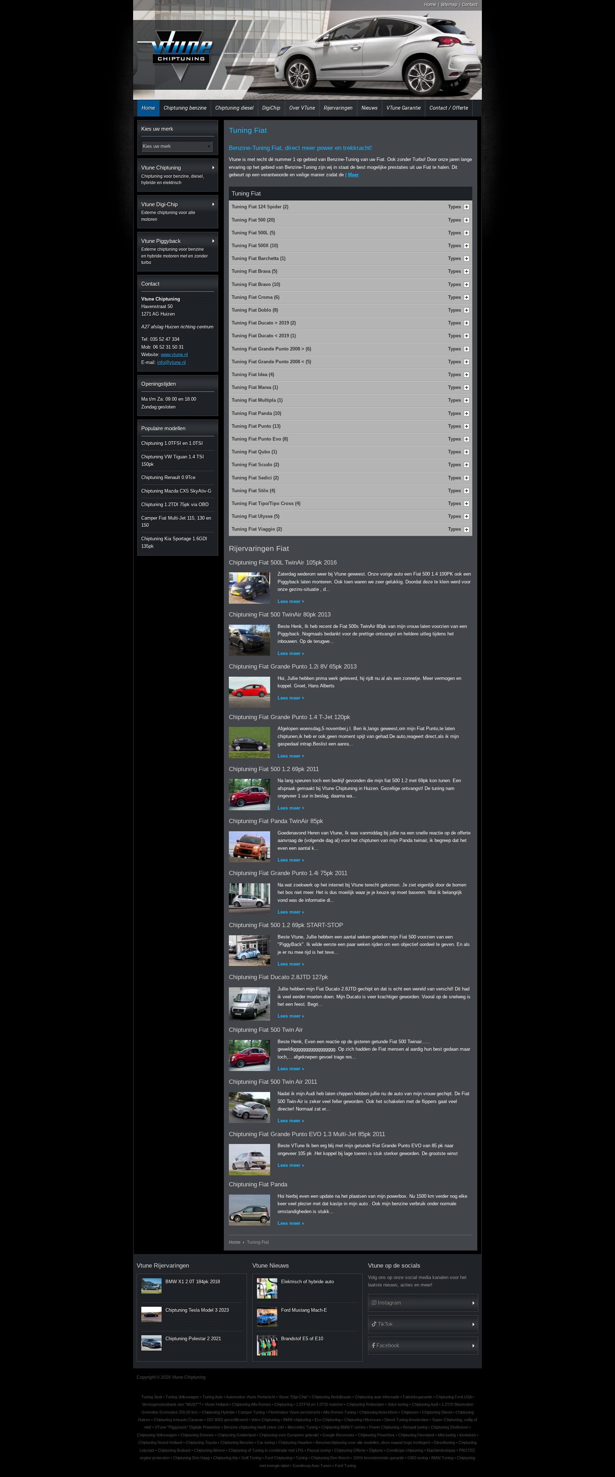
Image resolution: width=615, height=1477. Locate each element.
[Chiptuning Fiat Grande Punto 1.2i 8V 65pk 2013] (249, 690)
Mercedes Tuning (303, 1427)
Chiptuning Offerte (350, 1450)
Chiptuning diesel (234, 108)
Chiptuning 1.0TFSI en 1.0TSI (172, 443)
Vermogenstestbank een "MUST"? (171, 1404)
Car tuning (266, 1442)
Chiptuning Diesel (437, 1412)
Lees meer (289, 601)
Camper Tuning (251, 1412)
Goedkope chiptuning (405, 1450)
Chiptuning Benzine (236, 1442)
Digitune (376, 1450)
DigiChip (271, 108)
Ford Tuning (345, 1465)
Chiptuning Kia (225, 1458)
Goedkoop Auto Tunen (312, 1465)
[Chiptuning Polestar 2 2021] (151, 1342)
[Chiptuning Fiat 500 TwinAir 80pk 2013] (249, 638)
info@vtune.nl (171, 362)
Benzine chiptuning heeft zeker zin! (254, 1427)
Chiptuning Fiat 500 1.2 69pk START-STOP (286, 925)
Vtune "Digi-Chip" (293, 1397)
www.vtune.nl (174, 354)
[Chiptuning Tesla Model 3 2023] (151, 1314)
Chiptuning (283, 1404)
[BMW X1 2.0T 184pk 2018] (151, 1285)
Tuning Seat (151, 1397)
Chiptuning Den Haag (191, 1458)
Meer (353, 174)
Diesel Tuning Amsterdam (406, 1420)
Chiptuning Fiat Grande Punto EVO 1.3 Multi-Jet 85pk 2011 (307, 1134)
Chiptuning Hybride (218, 1412)
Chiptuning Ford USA (454, 1397)
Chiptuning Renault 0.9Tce (168, 477)
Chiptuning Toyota (201, 1442)
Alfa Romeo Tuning (339, 1412)
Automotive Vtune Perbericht (250, 1397)
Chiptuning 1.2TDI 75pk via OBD (175, 504)
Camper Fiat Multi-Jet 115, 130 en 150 (176, 521)
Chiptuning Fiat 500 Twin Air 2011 (273, 1081)
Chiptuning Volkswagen (157, 1435)
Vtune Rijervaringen (163, 1265)
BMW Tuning (442, 1458)
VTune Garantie (404, 108)
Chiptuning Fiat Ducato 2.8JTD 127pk (278, 977)
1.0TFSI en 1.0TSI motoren (319, 1404)
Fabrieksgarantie (417, 1397)
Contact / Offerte (449, 108)
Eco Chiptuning (328, 1420)
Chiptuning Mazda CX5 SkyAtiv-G (176, 491)
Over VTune (302, 108)
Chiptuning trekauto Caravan (178, 1420)
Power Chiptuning (384, 1427)
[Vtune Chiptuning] (178, 51)
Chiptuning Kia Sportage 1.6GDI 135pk (174, 542)
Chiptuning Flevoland (416, 1435)
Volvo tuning (398, 1404)
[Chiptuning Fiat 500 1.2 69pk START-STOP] (249, 949)
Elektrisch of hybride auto (307, 1281)
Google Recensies (338, 1435)
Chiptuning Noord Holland (160, 1442)
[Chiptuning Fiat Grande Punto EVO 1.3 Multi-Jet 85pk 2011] (249, 1158)
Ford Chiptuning (278, 1458)
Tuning (302, 1458)
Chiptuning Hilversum (362, 1420)
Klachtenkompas (441, 1450)
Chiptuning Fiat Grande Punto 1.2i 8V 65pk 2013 (293, 666)
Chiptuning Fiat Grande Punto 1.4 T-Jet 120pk (289, 717)
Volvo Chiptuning (265, 1420)
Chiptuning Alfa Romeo (251, 1404)
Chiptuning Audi (425, 1404)
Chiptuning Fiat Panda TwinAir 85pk (276, 821)
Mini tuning (447, 1435)
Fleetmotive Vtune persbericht (294, 1412)
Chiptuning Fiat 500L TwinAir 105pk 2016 (283, 562)
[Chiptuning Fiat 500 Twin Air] (249, 1054)
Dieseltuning (444, 1442)
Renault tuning (415, 1427)
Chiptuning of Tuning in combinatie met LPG (266, 1450)
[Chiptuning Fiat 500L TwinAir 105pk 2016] (249, 586)
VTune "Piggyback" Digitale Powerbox (187, 1427)
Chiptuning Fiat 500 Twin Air (266, 1029)
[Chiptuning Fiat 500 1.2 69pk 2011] (249, 793)
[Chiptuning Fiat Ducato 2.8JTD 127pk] (249, 1002)
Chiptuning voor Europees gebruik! (289, 1435)
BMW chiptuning (297, 1420)
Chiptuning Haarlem (295, 1442)
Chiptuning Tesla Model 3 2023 (197, 1310)
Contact (470, 4)
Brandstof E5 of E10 (302, 1338)
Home (430, 4)
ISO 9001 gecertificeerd (227, 1420)
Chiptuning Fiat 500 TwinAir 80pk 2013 (280, 614)
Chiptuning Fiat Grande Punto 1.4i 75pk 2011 (288, 873)
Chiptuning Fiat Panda (258, 1184)
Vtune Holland (216, 1404)
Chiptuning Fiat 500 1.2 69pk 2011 (274, 769)
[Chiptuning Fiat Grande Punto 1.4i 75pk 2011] (249, 897)
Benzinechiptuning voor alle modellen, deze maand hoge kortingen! (373, 1442)
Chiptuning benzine (185, 108)
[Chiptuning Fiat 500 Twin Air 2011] (249, 1106)
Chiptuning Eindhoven (449, 1427)
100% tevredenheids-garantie (378, 1458)
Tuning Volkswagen (182, 1397)
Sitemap (449, 4)
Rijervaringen (338, 108)
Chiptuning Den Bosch (330, 1458)
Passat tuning (319, 1450)
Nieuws (370, 108)
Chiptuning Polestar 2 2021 (193, 1338)
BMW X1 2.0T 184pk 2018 (192, 1281)
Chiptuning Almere (209, 1450)
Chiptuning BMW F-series (343, 1427)
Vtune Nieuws (270, 1265)
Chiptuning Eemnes (197, 1435)
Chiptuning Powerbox (376, 1435)
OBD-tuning (418, 1458)
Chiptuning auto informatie (377, 1397)
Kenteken (467, 1435)
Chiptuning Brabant (174, 1450)
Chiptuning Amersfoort (378, 1412)
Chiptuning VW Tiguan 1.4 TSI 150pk (172, 460)
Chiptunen (410, 1412)
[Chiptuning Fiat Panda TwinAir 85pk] (249, 845)
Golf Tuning (251, 1458)
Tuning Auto (213, 1397)
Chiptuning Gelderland (236, 1435)
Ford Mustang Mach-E (304, 1310)
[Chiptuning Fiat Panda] (249, 1208)
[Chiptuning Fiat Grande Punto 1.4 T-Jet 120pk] (249, 741)
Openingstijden (158, 384)
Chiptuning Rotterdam (365, 1404)
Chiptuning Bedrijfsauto (331, 1397)
